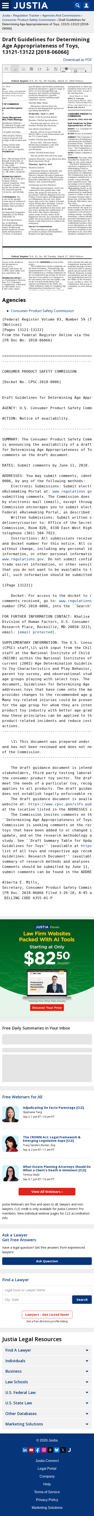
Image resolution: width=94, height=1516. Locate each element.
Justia (6, 15)
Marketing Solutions (24, 1424)
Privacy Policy (47, 1500)
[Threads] (50, 1450)
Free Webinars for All (22, 1097)
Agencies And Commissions (61, 15)
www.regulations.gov (73, 491)
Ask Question (47, 1261)
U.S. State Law (18, 1402)
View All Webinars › (47, 1191)
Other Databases (21, 1413)
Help (47, 1484)
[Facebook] (37, 1450)
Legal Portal (47, 1468)
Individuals (15, 1360)
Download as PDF (77, 59)
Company (47, 1476)
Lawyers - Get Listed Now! (47, 1314)
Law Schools (16, 1381)
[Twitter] (63, 1450)
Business (13, 1371)
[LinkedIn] (25, 1450)
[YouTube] (31, 1450)
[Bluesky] (56, 1450)
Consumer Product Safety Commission (29, 20)
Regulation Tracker (26, 15)
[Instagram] (44, 1450)
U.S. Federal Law (20, 1392)
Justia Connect (47, 1461)
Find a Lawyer (15, 1279)
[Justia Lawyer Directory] (69, 1450)
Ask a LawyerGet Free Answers (19, 1237)
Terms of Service (47, 1492)
